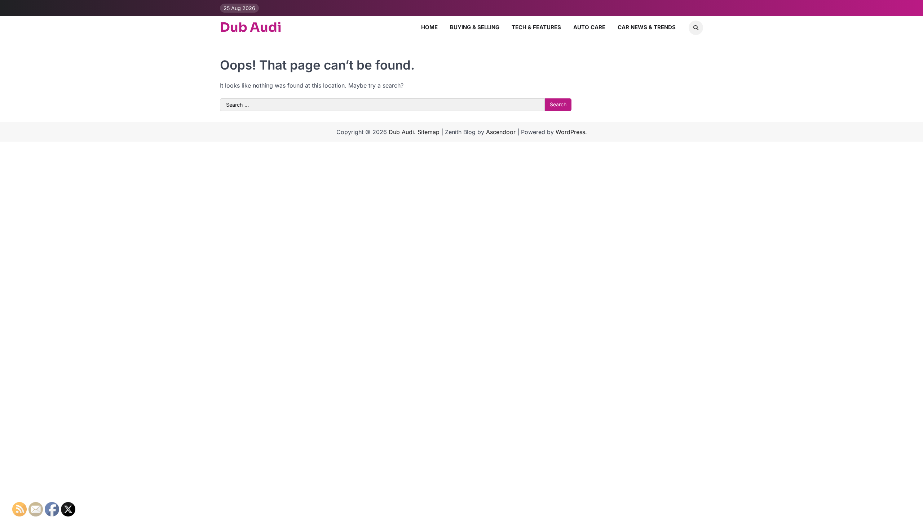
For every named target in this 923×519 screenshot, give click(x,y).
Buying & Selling (474, 27)
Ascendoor (501, 132)
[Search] (696, 28)
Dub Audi (251, 27)
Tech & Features (536, 27)
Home (429, 27)
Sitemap (429, 132)
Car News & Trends (647, 27)
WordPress (570, 132)
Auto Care (589, 27)
